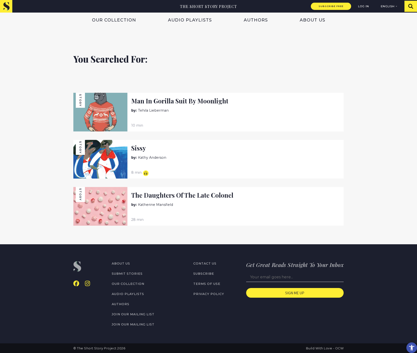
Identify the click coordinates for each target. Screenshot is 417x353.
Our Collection (114, 19)
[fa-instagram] (87, 284)
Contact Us (204, 263)
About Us (312, 19)
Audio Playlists (190, 19)
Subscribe (203, 273)
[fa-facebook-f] (76, 284)
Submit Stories (127, 273)
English (388, 6)
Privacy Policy (208, 294)
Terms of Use (206, 284)
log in (363, 6)
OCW (339, 348)
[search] (410, 6)
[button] (411, 347)
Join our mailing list (133, 314)
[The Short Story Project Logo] (6, 6)
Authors (256, 19)
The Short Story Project (208, 6)
